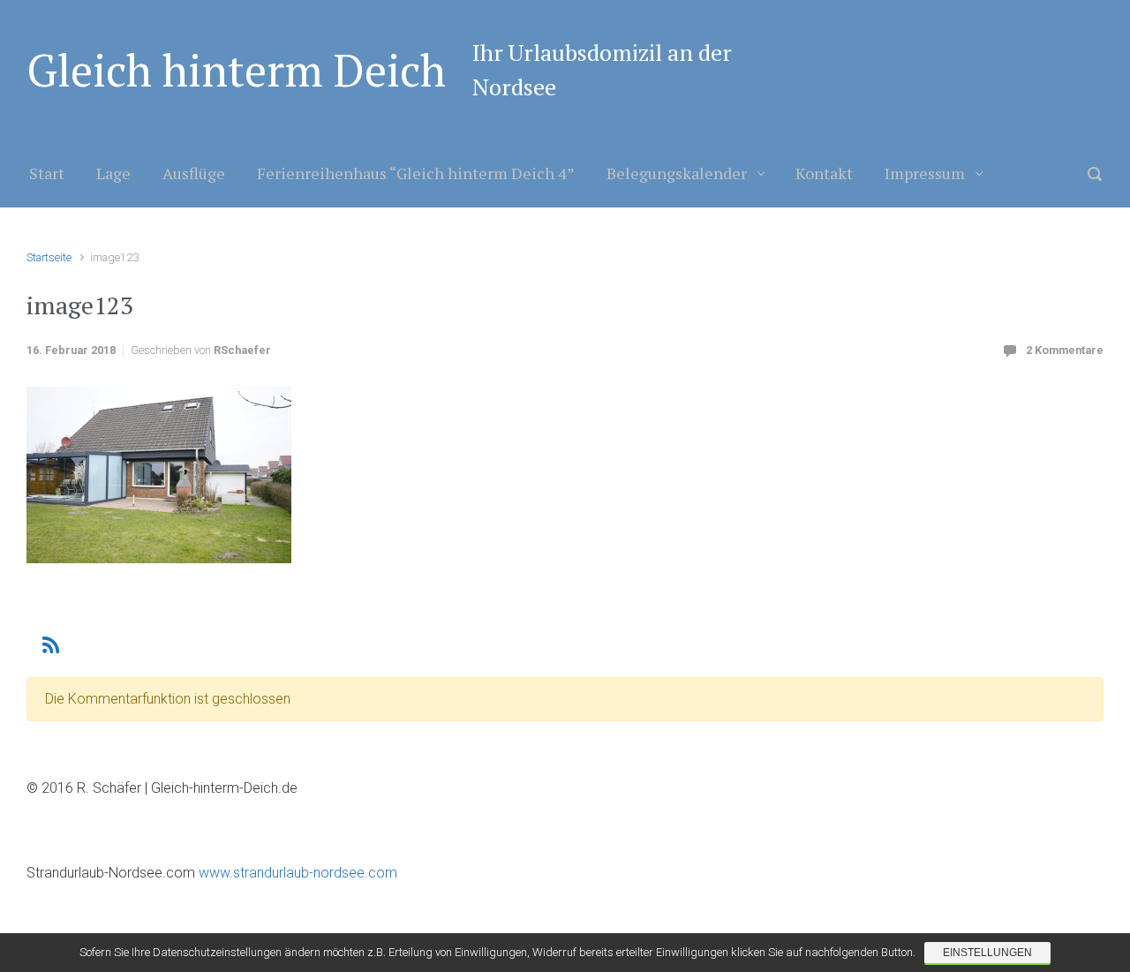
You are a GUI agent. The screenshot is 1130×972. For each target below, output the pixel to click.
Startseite (49, 257)
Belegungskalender (676, 173)
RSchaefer (242, 350)
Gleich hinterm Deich (236, 70)
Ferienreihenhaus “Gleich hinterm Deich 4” (416, 173)
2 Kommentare (1065, 350)
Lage (113, 173)
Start (46, 173)
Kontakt (824, 173)
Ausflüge (193, 173)
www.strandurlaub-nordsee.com (296, 872)
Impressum (925, 173)
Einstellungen (987, 952)
